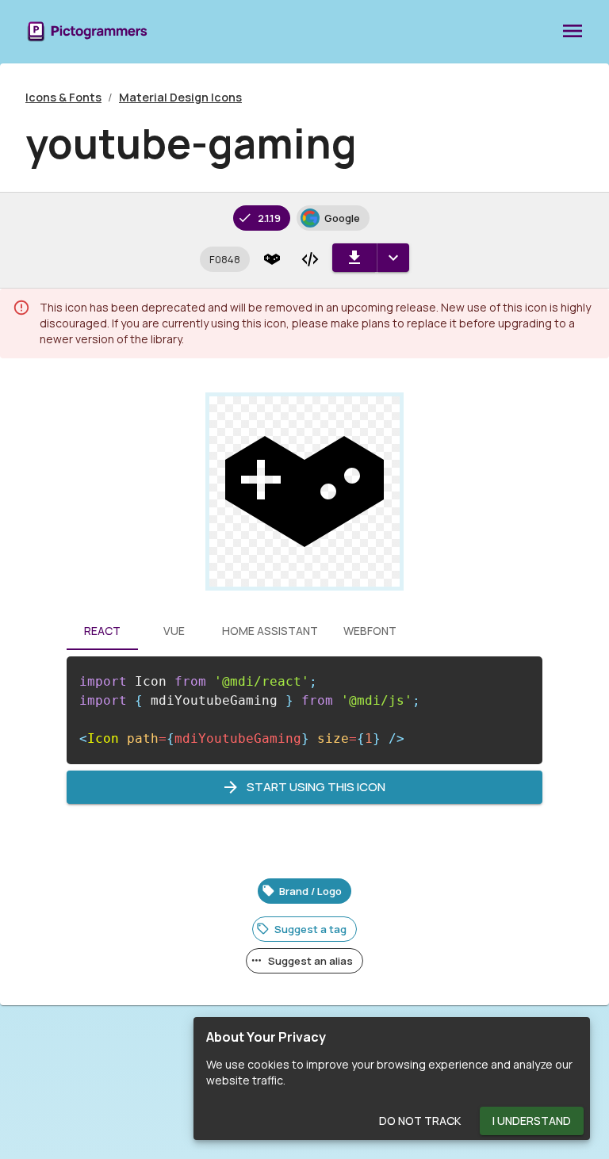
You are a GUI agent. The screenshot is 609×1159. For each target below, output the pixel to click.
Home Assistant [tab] (270, 630)
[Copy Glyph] (272, 259)
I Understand (531, 1120)
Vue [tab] (174, 630)
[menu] (572, 31)
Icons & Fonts (63, 97)
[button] (225, 259)
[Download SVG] (354, 257)
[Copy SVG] (310, 259)
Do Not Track (420, 1120)
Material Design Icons (180, 97)
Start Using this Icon (316, 786)
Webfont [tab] (369, 630)
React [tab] (102, 630)
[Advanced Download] (393, 257)
